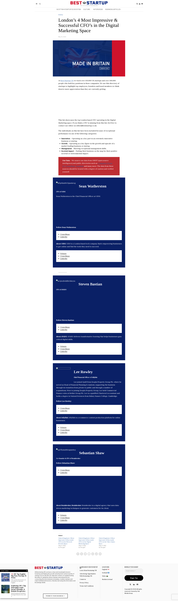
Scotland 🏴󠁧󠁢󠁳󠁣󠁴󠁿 (105, 573)
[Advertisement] (89, 106)
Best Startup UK (67, 81)
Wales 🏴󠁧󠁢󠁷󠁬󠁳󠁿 (105, 576)
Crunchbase (70, 166)
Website (63, 254)
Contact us (83, 579)
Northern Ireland (107, 579)
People (60, 14)
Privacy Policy (84, 582)
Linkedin (63, 237)
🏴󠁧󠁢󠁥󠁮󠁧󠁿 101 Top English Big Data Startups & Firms (18, 576)
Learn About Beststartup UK (88, 570)
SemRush (80, 166)
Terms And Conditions (87, 586)
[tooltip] (137, 4)
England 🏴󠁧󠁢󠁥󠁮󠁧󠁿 (105, 569)
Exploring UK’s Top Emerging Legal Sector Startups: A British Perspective (18, 588)
